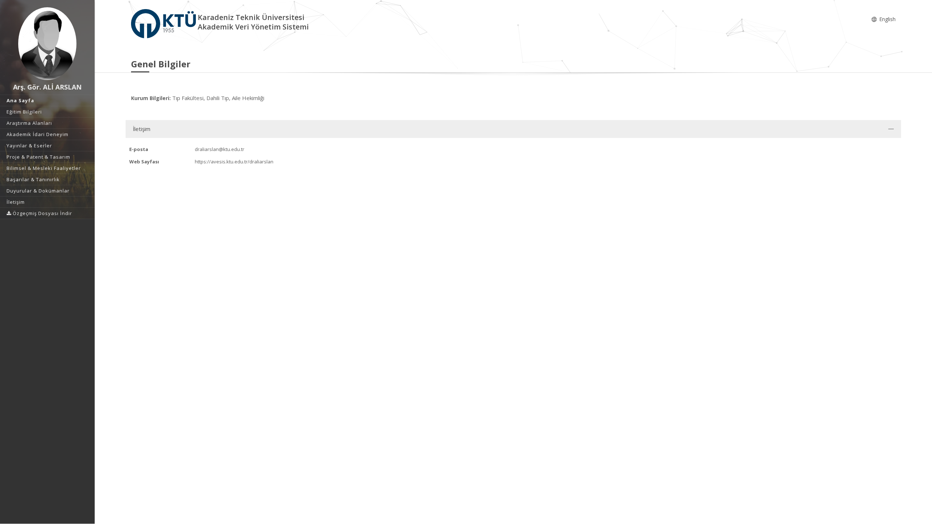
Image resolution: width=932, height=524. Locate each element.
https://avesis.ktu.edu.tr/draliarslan (234, 161)
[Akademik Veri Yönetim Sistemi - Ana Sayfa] (164, 23)
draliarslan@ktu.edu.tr (219, 149)
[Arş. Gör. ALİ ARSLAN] (47, 43)
